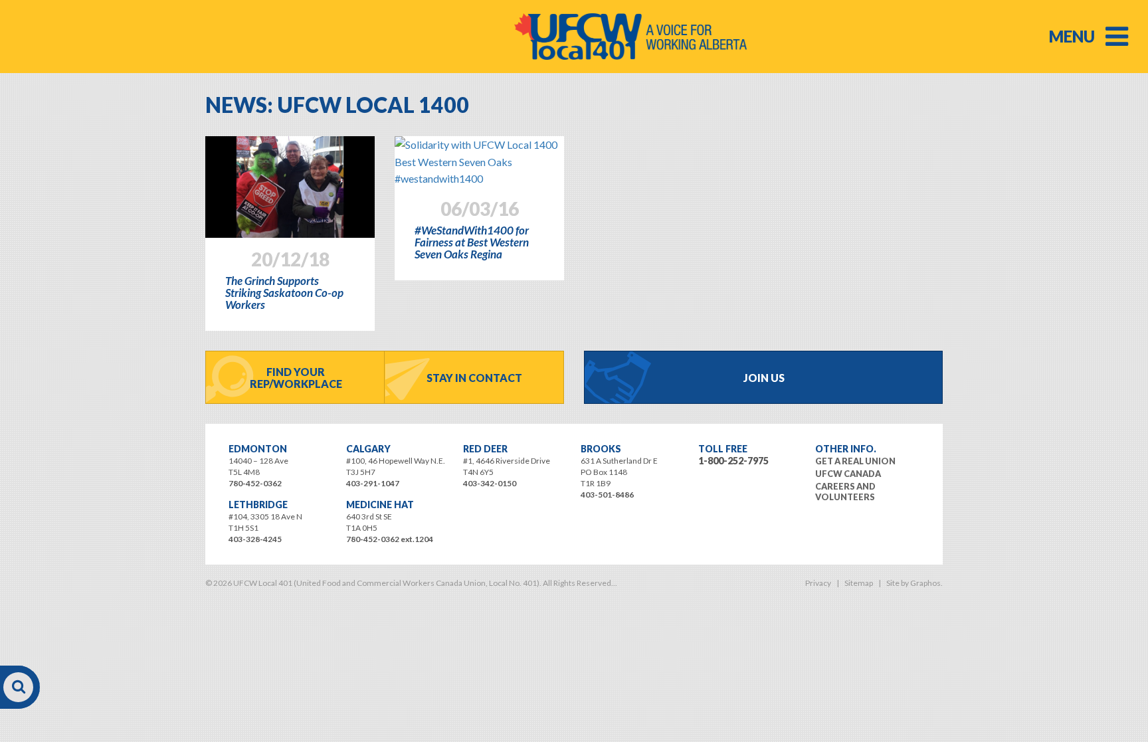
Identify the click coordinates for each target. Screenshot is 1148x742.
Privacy (818, 583)
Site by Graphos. (914, 583)
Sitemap (858, 583)
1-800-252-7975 (733, 460)
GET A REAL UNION (855, 461)
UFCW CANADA (848, 473)
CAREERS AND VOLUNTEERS (845, 491)
